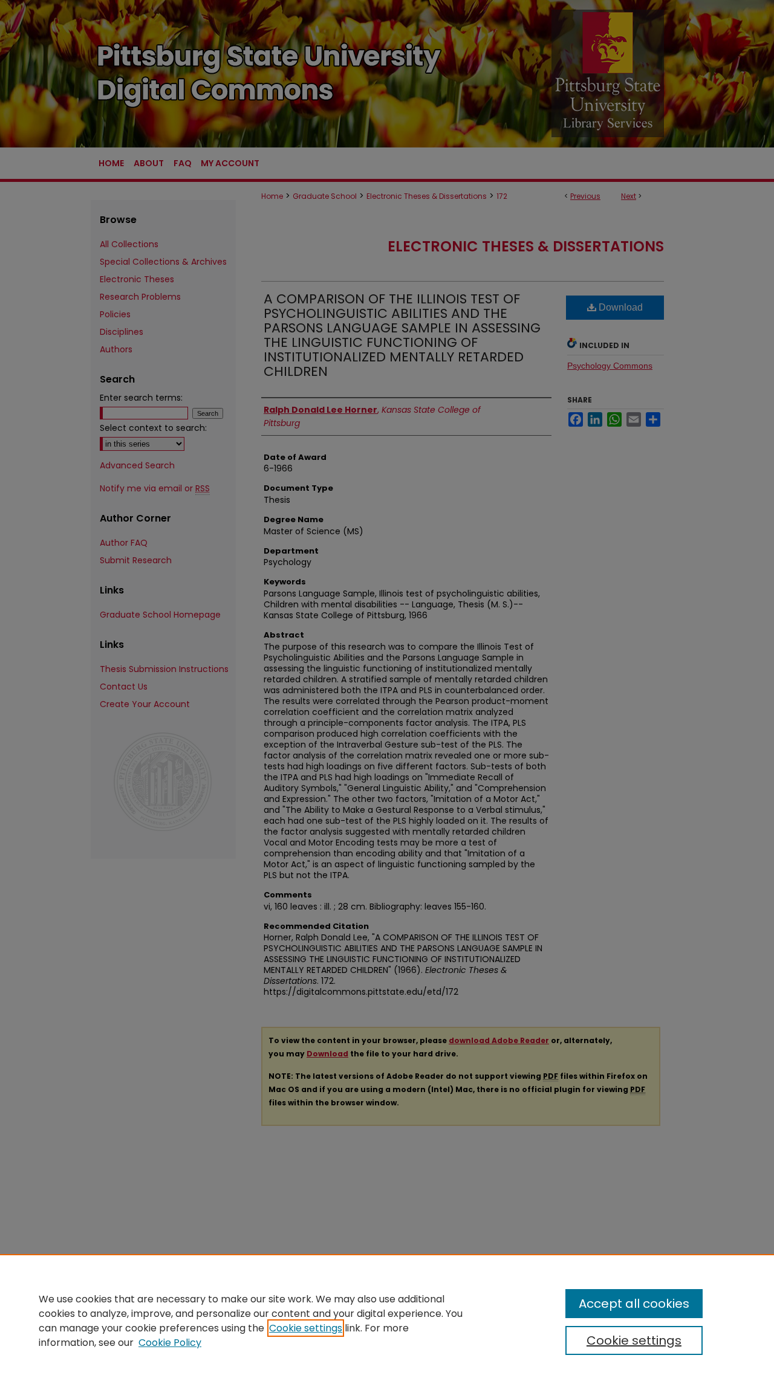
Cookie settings (305, 1328)
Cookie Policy (169, 1343)
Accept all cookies (634, 1303)
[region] (387, 1320)
